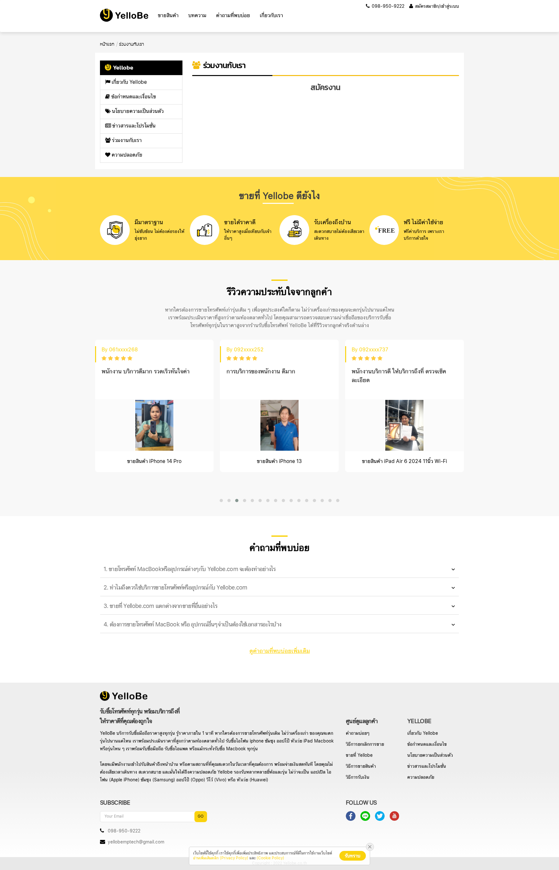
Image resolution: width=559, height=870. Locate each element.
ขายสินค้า (168, 15)
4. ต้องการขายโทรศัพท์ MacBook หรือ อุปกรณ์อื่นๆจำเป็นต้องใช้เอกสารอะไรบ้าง (192, 625)
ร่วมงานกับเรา (126, 140)
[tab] (279, 569)
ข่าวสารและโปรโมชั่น (133, 126)
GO (200, 816)
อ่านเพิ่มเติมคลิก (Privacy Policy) (220, 858)
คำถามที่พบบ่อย (233, 15)
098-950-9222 (387, 6)
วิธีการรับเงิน (357, 777)
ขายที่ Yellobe (359, 755)
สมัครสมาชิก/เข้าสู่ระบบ (436, 6)
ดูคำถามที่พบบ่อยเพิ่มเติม (279, 651)
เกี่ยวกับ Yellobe (128, 82)
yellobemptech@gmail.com (136, 842)
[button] (221, 500)
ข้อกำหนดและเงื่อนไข (133, 97)
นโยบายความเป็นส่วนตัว (137, 111)
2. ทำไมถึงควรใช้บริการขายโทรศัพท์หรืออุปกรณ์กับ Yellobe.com (175, 588)
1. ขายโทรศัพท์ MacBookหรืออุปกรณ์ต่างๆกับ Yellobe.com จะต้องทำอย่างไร (190, 569)
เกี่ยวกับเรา (271, 15)
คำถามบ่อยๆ (357, 733)
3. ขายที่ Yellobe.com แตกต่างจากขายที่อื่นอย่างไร (160, 606)
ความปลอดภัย (126, 155)
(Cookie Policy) (270, 858)
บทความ (197, 15)
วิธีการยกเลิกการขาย (365, 744)
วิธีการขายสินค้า (361, 766)
